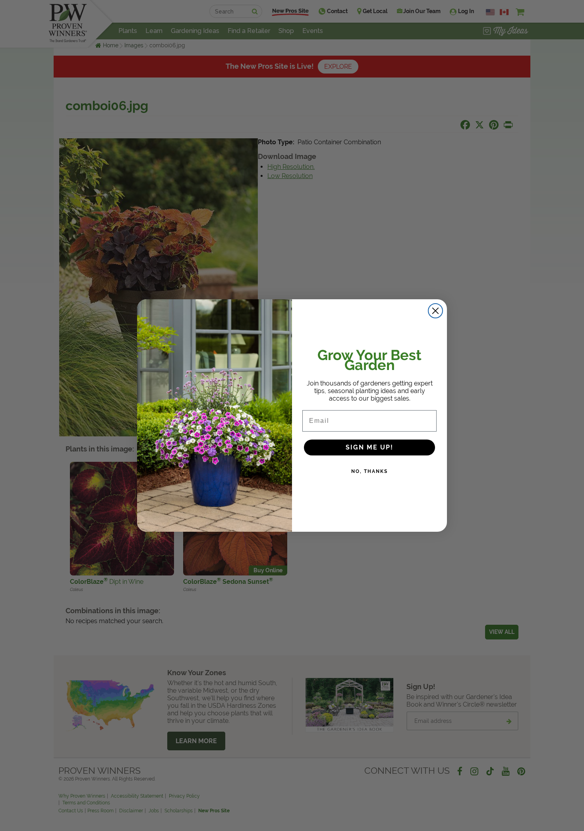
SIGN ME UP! (369, 447)
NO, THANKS (369, 471)
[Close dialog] (435, 310)
